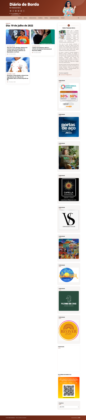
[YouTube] (16, 11)
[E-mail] (18, 11)
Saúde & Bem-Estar (54, 17)
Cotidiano (40, 17)
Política (46, 17)
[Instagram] (13, 11)
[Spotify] (21, 11)
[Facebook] (10, 11)
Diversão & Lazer (11, 73)
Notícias (20, 17)
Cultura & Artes (32, 17)
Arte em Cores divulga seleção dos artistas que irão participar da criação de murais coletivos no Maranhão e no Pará (17, 50)
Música (25, 17)
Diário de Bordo (24, 4)
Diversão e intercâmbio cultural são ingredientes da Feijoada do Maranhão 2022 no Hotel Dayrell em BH (17, 78)
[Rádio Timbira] (24, 11)
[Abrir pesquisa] (78, 18)
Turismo (63, 17)
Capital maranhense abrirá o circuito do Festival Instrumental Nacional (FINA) (42, 49)
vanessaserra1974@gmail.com (66, 74)
